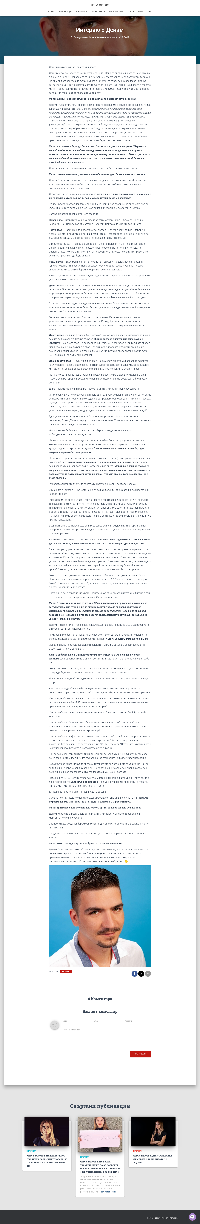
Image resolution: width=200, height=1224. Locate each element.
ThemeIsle (173, 1218)
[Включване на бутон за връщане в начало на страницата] (194, 1218)
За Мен (130, 12)
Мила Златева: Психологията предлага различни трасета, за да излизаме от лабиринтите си (47, 1160)
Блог (149, 12)
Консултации (65, 12)
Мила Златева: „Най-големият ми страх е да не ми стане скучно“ (152, 1159)
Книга (140, 12)
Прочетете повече (108, 1192)
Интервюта (81, 12)
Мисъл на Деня (116, 12)
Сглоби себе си (98, 12)
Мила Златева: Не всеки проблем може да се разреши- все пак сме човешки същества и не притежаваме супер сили (100, 1166)
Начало (51, 12)
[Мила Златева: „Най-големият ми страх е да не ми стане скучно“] (153, 1131)
